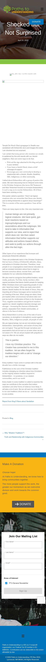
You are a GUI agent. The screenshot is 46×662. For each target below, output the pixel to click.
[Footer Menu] (23, 636)
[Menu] (42, 9)
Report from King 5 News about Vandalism (18, 401)
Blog (11, 418)
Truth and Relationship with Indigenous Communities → (24, 438)
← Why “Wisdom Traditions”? (13, 433)
